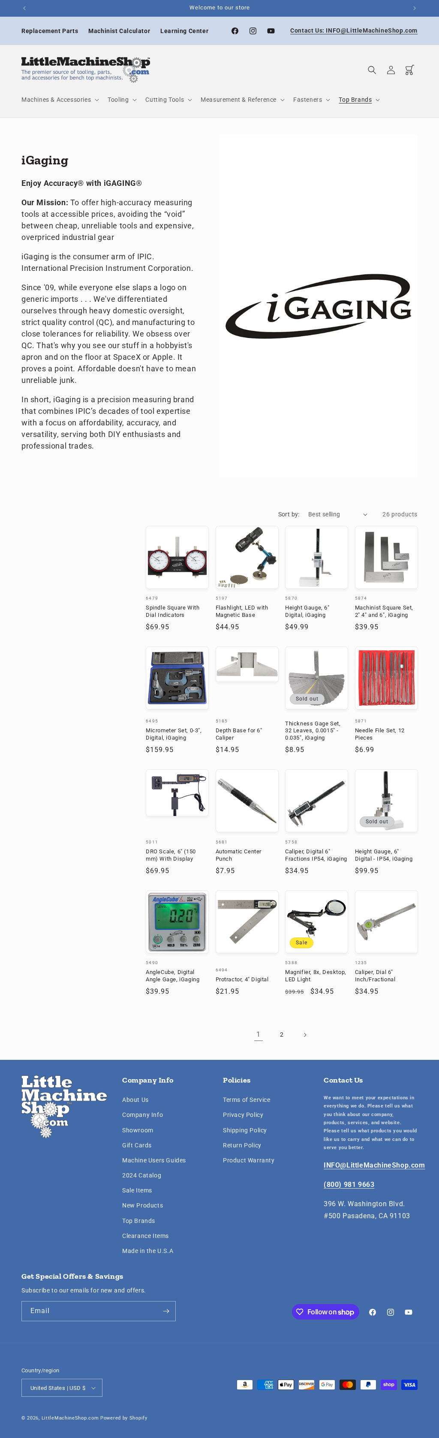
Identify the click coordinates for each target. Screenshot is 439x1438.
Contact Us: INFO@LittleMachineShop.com (354, 30)
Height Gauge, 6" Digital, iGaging (307, 611)
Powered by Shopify (123, 1418)
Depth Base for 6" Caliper (239, 734)
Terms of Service (247, 1099)
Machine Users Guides (154, 1160)
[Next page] (304, 1034)
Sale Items (137, 1190)
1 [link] (258, 1034)
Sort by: (289, 514)
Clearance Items (145, 1235)
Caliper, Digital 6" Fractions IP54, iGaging (316, 855)
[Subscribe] (165, 1311)
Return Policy (242, 1145)
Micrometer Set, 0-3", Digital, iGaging (174, 734)
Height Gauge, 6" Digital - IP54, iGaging (384, 855)
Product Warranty (249, 1160)
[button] (59, 100)
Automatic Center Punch (239, 855)
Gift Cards (137, 1145)
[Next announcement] (414, 8)
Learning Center (184, 30)
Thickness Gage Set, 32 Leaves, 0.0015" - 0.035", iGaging (312, 730)
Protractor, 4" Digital (242, 979)
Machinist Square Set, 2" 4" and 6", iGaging (384, 611)
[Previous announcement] (24, 8)
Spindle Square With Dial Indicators (172, 611)
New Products (142, 1205)
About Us (135, 1099)
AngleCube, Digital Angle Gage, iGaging (172, 976)
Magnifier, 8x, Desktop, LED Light (315, 976)
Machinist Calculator (119, 30)
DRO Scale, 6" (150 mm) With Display (171, 855)
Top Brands (138, 1220)
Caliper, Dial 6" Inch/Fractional (375, 976)
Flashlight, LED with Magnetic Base (242, 611)
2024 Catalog (141, 1175)
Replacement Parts (49, 30)
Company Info (142, 1114)
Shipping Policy (245, 1130)
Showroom (137, 1130)
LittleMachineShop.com (70, 1418)
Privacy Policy (243, 1114)
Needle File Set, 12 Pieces (380, 734)
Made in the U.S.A (147, 1250)
